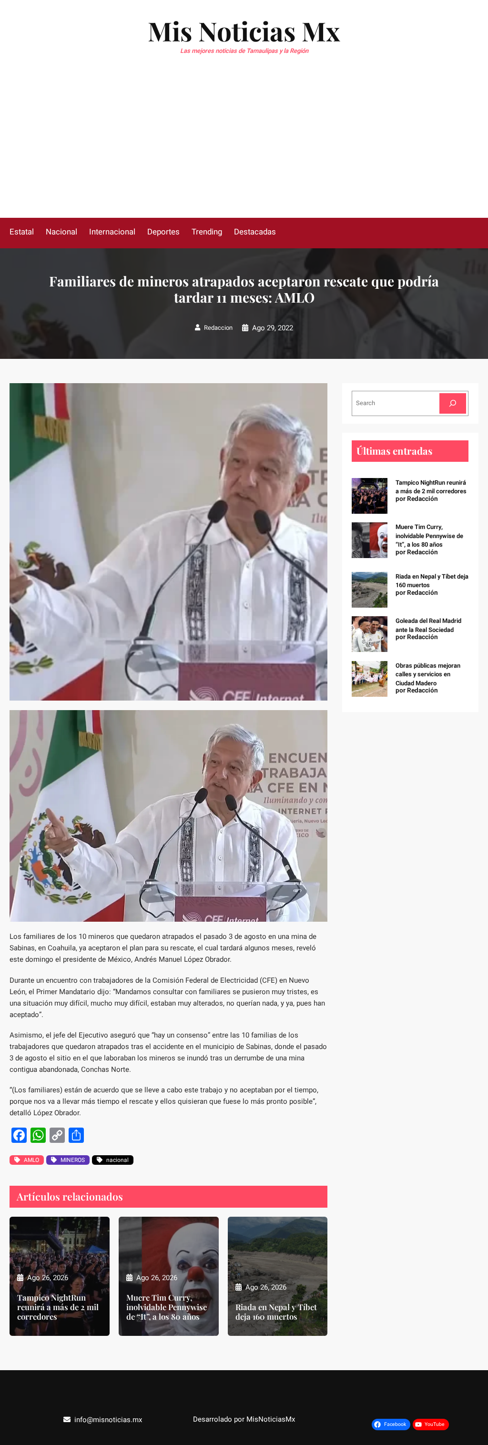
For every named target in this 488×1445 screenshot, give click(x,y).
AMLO (31, 1160)
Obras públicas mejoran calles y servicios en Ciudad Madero (428, 674)
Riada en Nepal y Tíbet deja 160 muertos (276, 1311)
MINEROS (73, 1160)
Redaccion (218, 327)
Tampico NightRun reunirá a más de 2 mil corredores (58, 1306)
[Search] (452, 403)
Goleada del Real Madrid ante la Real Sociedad (428, 625)
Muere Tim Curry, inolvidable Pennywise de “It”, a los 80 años (166, 1306)
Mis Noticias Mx (244, 30)
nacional (117, 1160)
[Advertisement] (244, 146)
